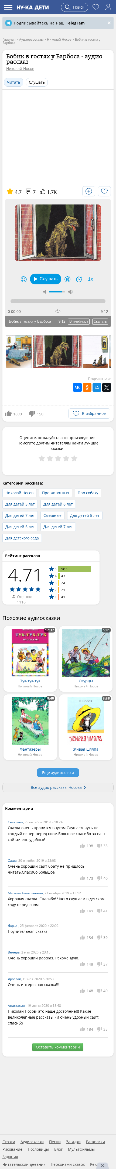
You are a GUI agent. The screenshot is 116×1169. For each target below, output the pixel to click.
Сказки (8, 1142)
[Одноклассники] (87, 387)
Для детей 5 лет (20, 504)
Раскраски (95, 1142)
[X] (106, 387)
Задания (10, 1157)
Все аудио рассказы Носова (56, 787)
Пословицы (38, 1149)
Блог (58, 1149)
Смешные (52, 515)
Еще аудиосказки (58, 772)
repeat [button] (57, 311)
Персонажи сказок (68, 1164)
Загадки (73, 1142)
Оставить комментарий (58, 1047)
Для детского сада (22, 538)
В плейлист (78, 321)
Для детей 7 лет (20, 515)
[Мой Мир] (97, 387)
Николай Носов (20, 68)
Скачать (100, 321)
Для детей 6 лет (58, 504)
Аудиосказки (32, 1142)
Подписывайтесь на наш (49, 23)
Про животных (55, 492)
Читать (13, 82)
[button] (45, 279)
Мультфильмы (81, 1149)
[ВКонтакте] (77, 387)
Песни (55, 1142)
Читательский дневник (23, 1164)
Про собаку (88, 492)
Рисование (12, 1149)
